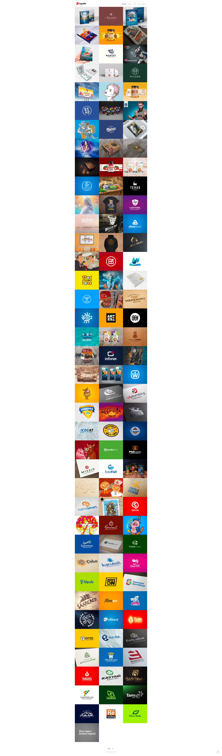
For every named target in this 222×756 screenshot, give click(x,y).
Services (130, 4)
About (134, 4)
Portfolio (124, 4)
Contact (139, 4)
